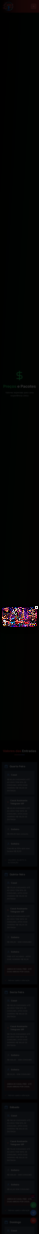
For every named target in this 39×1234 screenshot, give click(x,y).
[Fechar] (36, 607)
